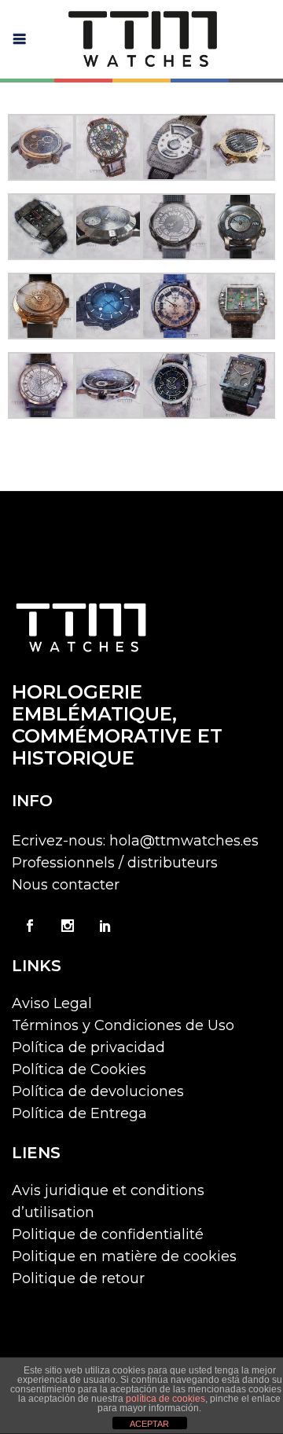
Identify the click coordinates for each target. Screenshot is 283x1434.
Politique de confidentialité (108, 1234)
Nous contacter (65, 884)
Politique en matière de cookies (124, 1256)
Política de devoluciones (98, 1091)
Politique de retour (78, 1278)
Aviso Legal (52, 1003)
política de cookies (165, 1398)
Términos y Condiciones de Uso (123, 1025)
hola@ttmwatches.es (184, 840)
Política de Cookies (79, 1069)
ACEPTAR (149, 1423)
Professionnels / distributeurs (115, 862)
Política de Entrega (79, 1113)
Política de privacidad (88, 1047)
